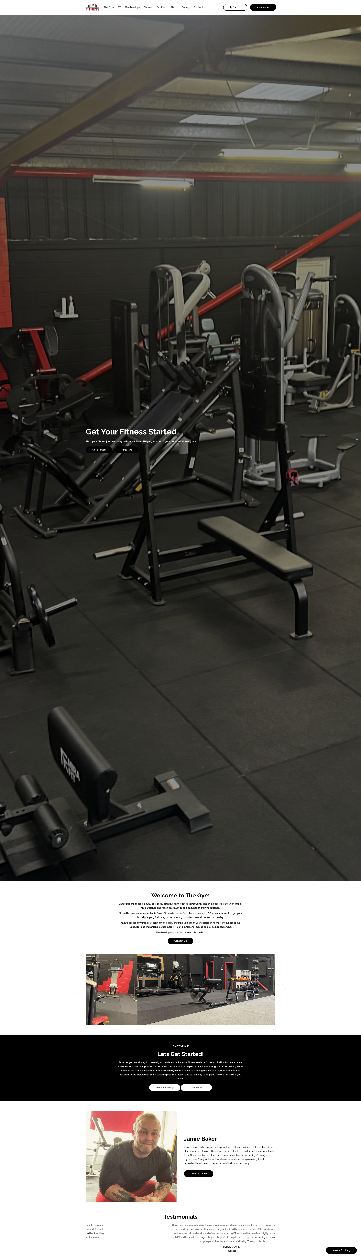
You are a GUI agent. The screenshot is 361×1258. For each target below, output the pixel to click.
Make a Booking (165, 1087)
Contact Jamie (199, 1173)
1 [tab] (356, 439)
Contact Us (180, 941)
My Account (263, 7)
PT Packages (99, 452)
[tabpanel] (180, 440)
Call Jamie (196, 1087)
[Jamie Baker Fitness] (94, 7)
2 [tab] (356, 443)
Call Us (237, 7)
